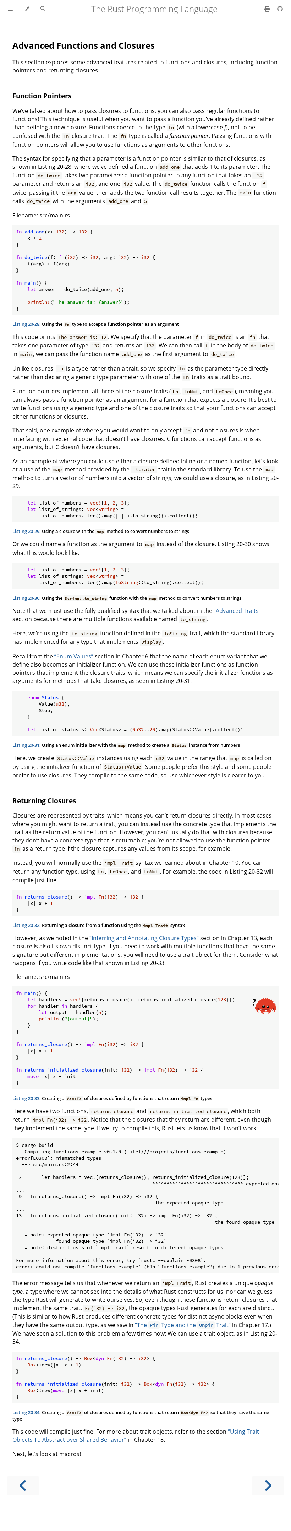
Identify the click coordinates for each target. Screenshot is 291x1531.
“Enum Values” (73, 656)
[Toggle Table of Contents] (10, 9)
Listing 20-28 (25, 324)
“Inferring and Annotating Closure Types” (144, 938)
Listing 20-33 (25, 1098)
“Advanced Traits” (237, 611)
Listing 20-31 (25, 745)
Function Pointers (41, 95)
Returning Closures (44, 800)
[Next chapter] (268, 1485)
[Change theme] (27, 9)
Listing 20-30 (25, 598)
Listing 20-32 (25, 925)
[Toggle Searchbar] (43, 9)
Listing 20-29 (25, 531)
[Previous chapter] (23, 1485)
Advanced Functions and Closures (83, 45)
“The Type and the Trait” (183, 1325)
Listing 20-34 (25, 1412)
